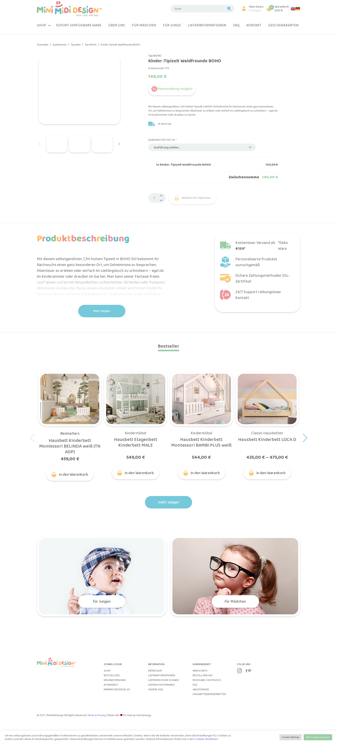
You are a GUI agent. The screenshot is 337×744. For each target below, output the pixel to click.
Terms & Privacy (96, 715)
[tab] (168, 346)
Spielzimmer (59, 45)
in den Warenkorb (73, 474)
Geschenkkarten (283, 25)
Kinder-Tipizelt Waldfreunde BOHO (120, 45)
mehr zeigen (168, 502)
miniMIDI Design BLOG (117, 689)
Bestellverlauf (203, 675)
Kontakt (253, 25)
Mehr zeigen (101, 311)
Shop (107, 671)
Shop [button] (41, 25)
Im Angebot (111, 685)
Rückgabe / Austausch (207, 680)
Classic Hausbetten (267, 433)
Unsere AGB (155, 689)
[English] (293, 8)
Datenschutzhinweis (161, 685)
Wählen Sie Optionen (196, 197)
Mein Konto (200, 671)
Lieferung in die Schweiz (163, 680)
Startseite (42, 45)
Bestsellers (70, 433)
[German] (297, 8)
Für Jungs (172, 25)
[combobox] (202, 147)
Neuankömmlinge (115, 680)
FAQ (236, 25)
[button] (251, 8)
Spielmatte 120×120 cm (162, 140)
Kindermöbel (135, 433)
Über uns (116, 25)
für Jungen (102, 601)
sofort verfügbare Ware (78, 25)
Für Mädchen (144, 25)
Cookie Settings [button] (290, 737)
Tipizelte (76, 45)
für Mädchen (235, 601)
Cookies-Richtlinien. (207, 739)
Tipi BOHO (91, 45)
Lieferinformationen (207, 25)
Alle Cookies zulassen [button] (318, 737)
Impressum (155, 671)
